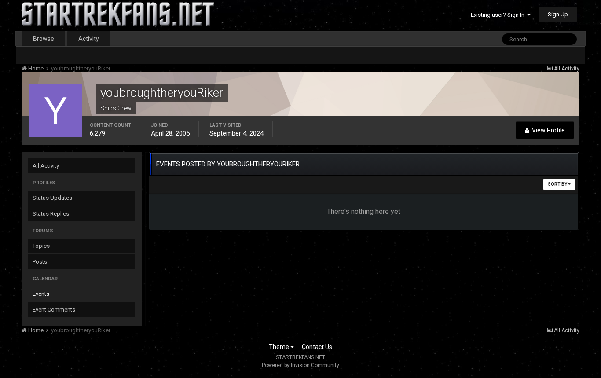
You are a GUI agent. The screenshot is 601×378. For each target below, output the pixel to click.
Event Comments (54, 309)
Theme (279, 346)
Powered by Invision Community (300, 365)
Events (41, 293)
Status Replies (51, 213)
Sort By (558, 184)
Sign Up (558, 14)
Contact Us (317, 346)
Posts (40, 261)
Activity (88, 38)
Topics (41, 245)
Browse (43, 38)
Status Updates (52, 198)
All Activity (46, 165)
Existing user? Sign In (499, 14)
